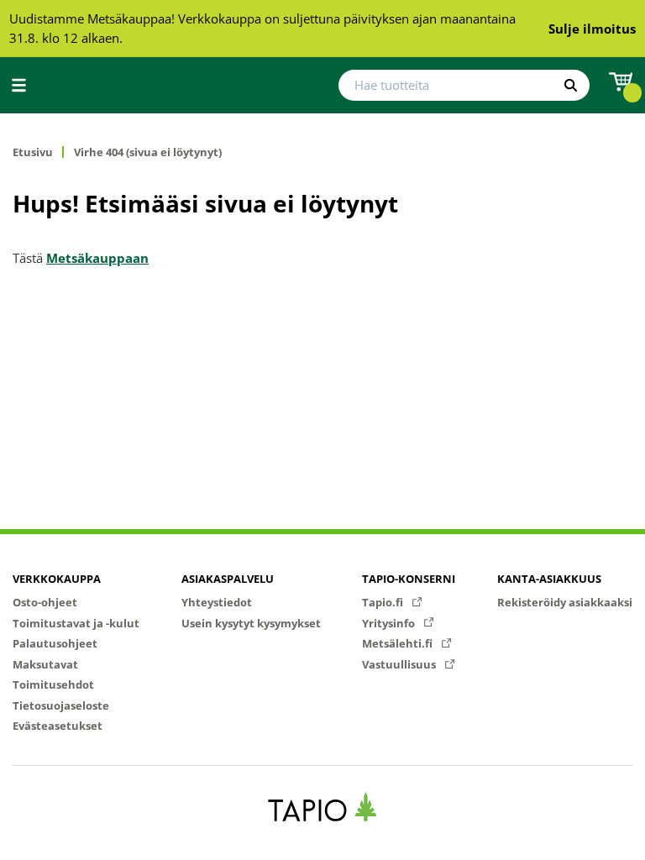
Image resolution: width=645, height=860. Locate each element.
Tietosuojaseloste (61, 705)
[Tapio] (323, 806)
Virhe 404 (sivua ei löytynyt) (148, 152)
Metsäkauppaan (97, 257)
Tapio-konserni (408, 578)
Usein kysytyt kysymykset (251, 623)
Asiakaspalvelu (227, 578)
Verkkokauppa (57, 578)
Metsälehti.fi (398, 643)
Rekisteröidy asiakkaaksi (564, 602)
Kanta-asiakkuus (549, 578)
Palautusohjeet (55, 643)
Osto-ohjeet (45, 602)
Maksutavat (45, 664)
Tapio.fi (384, 602)
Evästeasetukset (57, 725)
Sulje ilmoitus (592, 28)
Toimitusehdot (53, 684)
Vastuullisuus (400, 664)
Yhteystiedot (216, 602)
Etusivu (33, 152)
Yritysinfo (389, 623)
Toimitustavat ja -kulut (76, 623)
